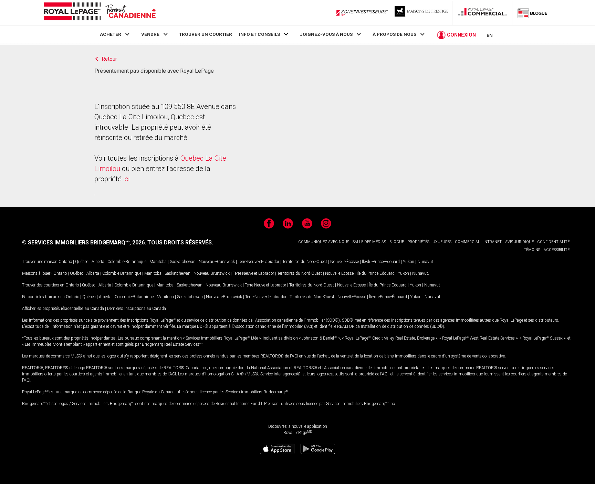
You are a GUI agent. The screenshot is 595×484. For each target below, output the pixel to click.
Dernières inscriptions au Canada (136, 308)
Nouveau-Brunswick (217, 261)
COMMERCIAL (467, 242)
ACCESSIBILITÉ (557, 250)
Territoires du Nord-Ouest (304, 261)
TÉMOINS (532, 250)
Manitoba (158, 261)
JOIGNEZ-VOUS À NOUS (326, 34)
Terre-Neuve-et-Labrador (258, 261)
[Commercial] (482, 12)
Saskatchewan (183, 261)
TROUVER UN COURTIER (205, 34)
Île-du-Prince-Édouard (381, 261)
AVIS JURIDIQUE (519, 242)
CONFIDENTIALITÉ (553, 242)
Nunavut (425, 261)
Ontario (65, 261)
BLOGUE (396, 242)
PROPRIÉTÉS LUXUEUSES (429, 242)
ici (126, 179)
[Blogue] (533, 12)
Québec (81, 261)
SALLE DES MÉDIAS (369, 242)
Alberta (98, 261)
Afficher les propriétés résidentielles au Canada (63, 308)
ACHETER (110, 34)
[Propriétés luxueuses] (422, 13)
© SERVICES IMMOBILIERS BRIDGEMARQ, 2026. (84, 242)
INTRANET (492, 242)
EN (490, 35)
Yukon (408, 261)
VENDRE (150, 34)
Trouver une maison (40, 261)
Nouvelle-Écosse (344, 261)
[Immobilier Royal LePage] (99, 12)
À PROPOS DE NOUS (394, 34)
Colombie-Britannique (126, 261)
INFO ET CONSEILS (259, 34)
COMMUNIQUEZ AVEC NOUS (323, 242)
